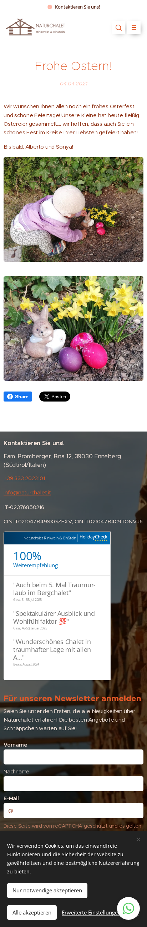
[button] (118, 27)
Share (22, 396)
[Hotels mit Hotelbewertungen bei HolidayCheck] (92, 538)
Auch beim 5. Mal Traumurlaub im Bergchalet (54, 588)
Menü (134, 27)
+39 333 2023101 (24, 478)
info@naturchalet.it (27, 492)
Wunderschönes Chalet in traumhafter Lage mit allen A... (52, 649)
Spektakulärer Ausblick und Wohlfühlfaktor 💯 (54, 617)
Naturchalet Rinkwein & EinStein (50, 537)
